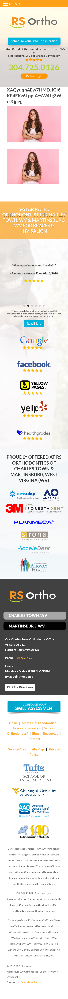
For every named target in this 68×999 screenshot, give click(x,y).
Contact (34, 739)
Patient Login (34, 76)
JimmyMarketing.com (31, 982)
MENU (14, 4)
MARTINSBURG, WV (27, 626)
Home (13, 723)
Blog (35, 733)
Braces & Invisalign (26, 728)
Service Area (17, 749)
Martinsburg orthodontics (32, 910)
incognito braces (27, 878)
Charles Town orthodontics (35, 905)
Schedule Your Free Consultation (34, 41)
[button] (6, 4)
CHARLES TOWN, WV (28, 615)
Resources (50, 733)
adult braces (27, 866)
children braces (45, 860)
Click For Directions (20, 687)
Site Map (37, 749)
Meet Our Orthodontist (39, 723)
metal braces (44, 872)
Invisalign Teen (45, 883)
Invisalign (26, 883)
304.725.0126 (34, 67)
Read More (34, 323)
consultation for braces (25, 899)
